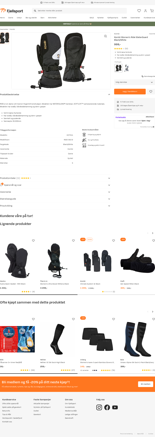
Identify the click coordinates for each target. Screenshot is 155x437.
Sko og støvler (31, 18)
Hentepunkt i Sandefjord (12, 418)
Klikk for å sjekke (134, 123)
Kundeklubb (70, 407)
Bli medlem (145, 384)
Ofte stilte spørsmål (10, 403)
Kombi (12, 29)
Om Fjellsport (70, 403)
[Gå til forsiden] (11, 10)
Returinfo (6, 411)
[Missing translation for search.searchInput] (35, 10)
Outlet (124, 18)
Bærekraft (69, 418)
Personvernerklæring (126, 434)
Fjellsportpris (112, 18)
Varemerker (135, 18)
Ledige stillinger (71, 414)
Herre (2, 18)
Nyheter (100, 18)
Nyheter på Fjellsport (42, 407)
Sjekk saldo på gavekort (11, 407)
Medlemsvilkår (71, 411)
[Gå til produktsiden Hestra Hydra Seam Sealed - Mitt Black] (17, 260)
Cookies (150, 434)
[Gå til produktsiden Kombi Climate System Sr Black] (97, 260)
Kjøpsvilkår (140, 434)
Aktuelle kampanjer (41, 403)
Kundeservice (149, 18)
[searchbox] (82, 10)
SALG (92, 18)
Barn (42, 18)
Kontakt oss (7, 422)
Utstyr (19, 18)
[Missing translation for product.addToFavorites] (151, 91)
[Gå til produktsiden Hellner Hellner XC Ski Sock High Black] (57, 339)
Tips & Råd (6, 414)
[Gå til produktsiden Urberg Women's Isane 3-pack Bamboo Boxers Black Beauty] (97, 339)
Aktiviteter (52, 18)
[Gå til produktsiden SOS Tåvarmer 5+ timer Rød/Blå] (17, 339)
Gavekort (37, 414)
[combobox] (79, 11)
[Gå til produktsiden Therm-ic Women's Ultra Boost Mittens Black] (57, 260)
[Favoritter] (139, 11)
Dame (10, 18)
